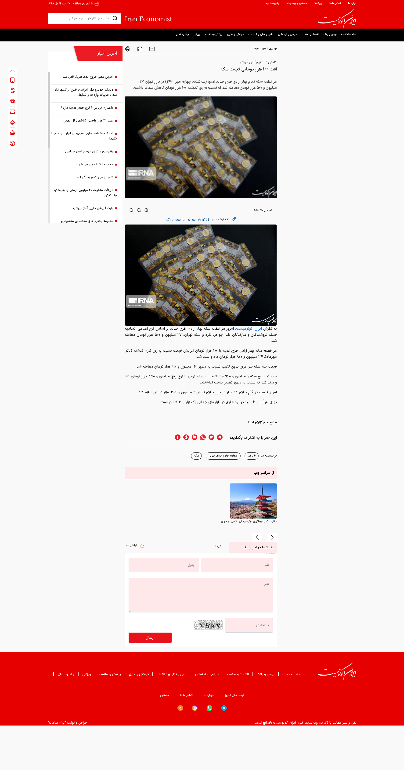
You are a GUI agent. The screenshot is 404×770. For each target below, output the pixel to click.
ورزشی (197, 35)
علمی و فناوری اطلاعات (260, 35)
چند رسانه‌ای (182, 35)
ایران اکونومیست (249, 329)
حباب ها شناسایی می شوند (94, 164)
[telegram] (222, 437)
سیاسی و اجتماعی (287, 35)
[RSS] (180, 708)
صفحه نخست (348, 35)
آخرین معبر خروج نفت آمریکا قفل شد (88, 76)
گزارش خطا (131, 545)
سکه (196, 456)
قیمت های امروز (235, 695)
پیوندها (318, 3)
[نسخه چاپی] (127, 49)
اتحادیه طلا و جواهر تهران (223, 456)
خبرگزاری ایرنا (258, 422)
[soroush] (184, 437)
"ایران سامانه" (57, 722)
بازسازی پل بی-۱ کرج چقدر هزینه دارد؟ (87, 107)
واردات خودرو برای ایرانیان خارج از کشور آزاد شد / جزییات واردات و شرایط (85, 92)
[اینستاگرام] (195, 708)
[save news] (139, 49)
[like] (219, 547)
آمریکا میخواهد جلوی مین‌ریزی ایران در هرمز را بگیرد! (84, 136)
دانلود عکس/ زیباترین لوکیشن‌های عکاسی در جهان (249, 521)
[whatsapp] (201, 437)
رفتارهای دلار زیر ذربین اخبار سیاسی (89, 151)
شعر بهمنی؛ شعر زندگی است (94, 177)
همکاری (164, 695)
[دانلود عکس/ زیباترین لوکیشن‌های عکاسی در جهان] (253, 501)
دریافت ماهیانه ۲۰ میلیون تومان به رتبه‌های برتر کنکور (85, 193)
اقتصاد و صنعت (310, 35)
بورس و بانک (329, 35)
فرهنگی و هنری (235, 35)
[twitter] (210, 437)
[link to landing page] (337, 19)
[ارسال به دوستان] (151, 49)
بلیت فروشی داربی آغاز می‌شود (92, 208)
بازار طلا (252, 456)
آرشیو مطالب (273, 3)
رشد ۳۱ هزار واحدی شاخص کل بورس (88, 120)
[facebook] (176, 437)
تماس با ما (335, 3)
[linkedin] (193, 437)
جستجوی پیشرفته (297, 3)
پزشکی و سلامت (213, 35)
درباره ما (352, 3)
